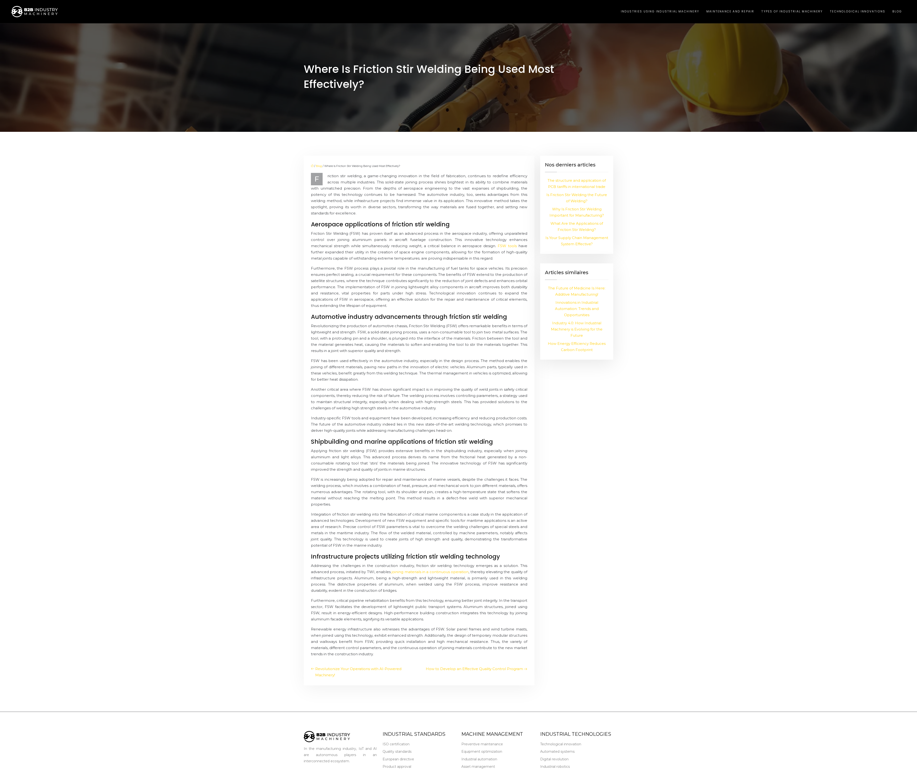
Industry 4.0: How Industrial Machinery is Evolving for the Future (576, 329)
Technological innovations (857, 11)
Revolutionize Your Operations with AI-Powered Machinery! (358, 672)
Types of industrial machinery (792, 11)
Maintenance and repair (730, 11)
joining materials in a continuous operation (430, 572)
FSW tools (507, 246)
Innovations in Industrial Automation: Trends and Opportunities (577, 308)
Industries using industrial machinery (660, 11)
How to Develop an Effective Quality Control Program (474, 669)
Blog (897, 11)
